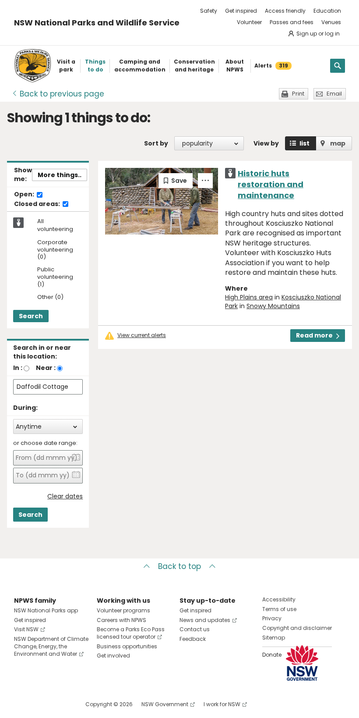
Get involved (113, 655)
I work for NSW (222, 704)
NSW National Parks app (46, 610)
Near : (46, 367)
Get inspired (241, 10)
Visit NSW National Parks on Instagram (41, 704)
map (337, 143)
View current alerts (141, 335)
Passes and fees (291, 22)
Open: (24, 195)
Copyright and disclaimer (297, 628)
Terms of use (279, 609)
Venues (331, 22)
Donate (272, 654)
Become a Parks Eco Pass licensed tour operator (131, 633)
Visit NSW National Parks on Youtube (60, 704)
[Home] (32, 65)
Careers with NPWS (121, 620)
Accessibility (279, 599)
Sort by (156, 143)
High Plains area (249, 297)
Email (334, 93)
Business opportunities (127, 646)
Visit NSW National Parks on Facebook (22, 704)
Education (327, 10)
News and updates (205, 620)
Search (31, 316)
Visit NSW (26, 629)
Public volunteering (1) (55, 277)
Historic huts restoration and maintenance (270, 184)
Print (298, 93)
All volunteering (55, 225)
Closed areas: (37, 204)
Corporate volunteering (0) (55, 250)
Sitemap (273, 637)
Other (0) (50, 297)
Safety (208, 10)
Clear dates (65, 496)
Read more (314, 335)
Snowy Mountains (273, 306)
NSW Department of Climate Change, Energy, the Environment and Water (51, 646)
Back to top (179, 566)
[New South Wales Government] (302, 663)
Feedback (193, 639)
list (304, 143)
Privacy (272, 618)
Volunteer (249, 22)
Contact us (195, 629)
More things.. (59, 175)
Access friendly (285, 10)
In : (17, 367)
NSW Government (164, 704)
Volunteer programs (123, 610)
